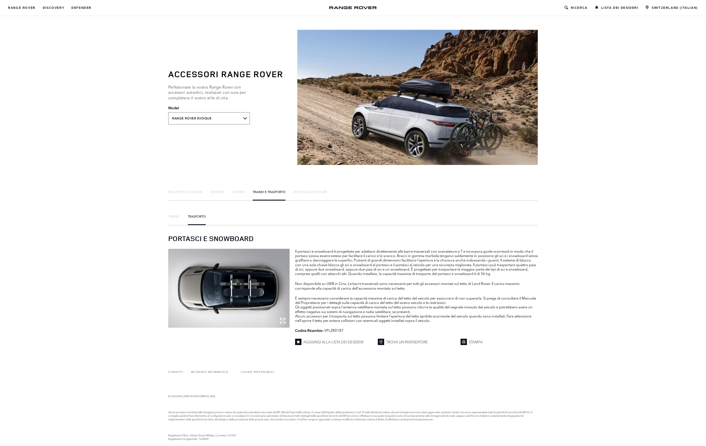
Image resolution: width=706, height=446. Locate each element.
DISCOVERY (53, 7)
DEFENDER (81, 7)
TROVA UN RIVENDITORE (407, 341)
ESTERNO (217, 191)
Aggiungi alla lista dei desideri (333, 341)
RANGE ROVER (22, 7)
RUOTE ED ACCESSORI (310, 191)
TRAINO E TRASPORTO (269, 191)
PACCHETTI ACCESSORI (185, 191)
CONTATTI (175, 371)
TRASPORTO (197, 216)
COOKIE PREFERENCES (257, 371)
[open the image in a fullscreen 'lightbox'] (229, 288)
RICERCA (579, 7)
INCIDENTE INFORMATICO (210, 371)
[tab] (185, 192)
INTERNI (238, 191)
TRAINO (174, 216)
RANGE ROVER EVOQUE (192, 118)
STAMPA (476, 341)
